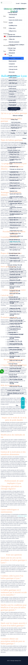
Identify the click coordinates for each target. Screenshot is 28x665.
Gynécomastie (12, 96)
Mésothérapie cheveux (16, 127)
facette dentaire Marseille (16, 349)
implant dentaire (13, 80)
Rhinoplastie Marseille (15, 280)
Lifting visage (12, 50)
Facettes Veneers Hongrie (13, 390)
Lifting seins (12, 39)
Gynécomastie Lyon (14, 258)
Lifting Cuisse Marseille (15, 311)
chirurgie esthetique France (14, 147)
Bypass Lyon (13, 247)
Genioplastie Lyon (14, 172)
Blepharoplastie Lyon (15, 174)
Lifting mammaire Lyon (15, 211)
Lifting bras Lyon (14, 228)
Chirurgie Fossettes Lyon (16, 180)
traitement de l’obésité (22, 516)
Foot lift (13, 133)
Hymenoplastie (12, 102)
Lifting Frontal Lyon (15, 183)
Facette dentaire (13, 77)
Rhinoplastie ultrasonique (15, 58)
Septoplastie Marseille (15, 290)
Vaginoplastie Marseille (15, 329)
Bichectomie (12, 72)
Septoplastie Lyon (14, 166)
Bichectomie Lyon (14, 177)
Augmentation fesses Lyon (16, 230)
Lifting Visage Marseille (15, 269)
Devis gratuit (23, 403)
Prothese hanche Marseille (16, 323)
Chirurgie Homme (12, 363)
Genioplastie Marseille (15, 274)
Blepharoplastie (12, 61)
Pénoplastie (11, 94)
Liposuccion (12, 17)
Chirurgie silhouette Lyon (14, 217)
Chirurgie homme (12, 86)
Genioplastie (12, 63)
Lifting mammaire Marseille (16, 334)
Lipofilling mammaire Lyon (16, 214)
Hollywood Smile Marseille (16, 360)
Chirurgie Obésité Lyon (14, 239)
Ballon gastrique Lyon (15, 241)
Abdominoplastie (13, 14)
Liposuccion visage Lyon (15, 193)
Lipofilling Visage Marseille (16, 271)
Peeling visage (14, 119)
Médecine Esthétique (18, 115)
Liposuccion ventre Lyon (16, 222)
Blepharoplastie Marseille (16, 277)
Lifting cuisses (12, 28)
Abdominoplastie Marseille (16, 305)
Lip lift (10, 55)
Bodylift (11, 22)
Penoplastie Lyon (14, 255)
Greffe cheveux (12, 88)
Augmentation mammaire (15, 36)
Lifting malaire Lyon (15, 185)
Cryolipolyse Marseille (15, 326)
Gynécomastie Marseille (15, 368)
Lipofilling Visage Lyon (15, 159)
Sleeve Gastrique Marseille (16, 379)
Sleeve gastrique (13, 110)
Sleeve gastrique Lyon (15, 249)
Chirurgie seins (11, 34)
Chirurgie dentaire (12, 75)
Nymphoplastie (12, 105)
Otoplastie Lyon (13, 191)
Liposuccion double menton (15, 20)
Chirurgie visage (12, 48)
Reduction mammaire (14, 42)
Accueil (17, 3)
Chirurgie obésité (12, 374)
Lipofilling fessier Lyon (15, 233)
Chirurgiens (23, 3)
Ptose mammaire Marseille (16, 344)
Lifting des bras (12, 31)
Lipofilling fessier (13, 25)
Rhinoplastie (12, 53)
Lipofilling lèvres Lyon (15, 188)
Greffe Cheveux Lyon (15, 260)
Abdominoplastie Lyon (15, 225)
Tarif (25, 133)
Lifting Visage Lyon (14, 154)
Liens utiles (23, 143)
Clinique (24, 138)
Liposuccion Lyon (14, 219)
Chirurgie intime (12, 100)
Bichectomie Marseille (15, 293)
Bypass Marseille (14, 376)
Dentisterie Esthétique (13, 347)
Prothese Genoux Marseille (16, 320)
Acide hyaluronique (16, 122)
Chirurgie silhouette (12, 12)
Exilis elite (13, 130)
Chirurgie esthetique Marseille (14, 265)
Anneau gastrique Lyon (15, 244)
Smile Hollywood (13, 83)
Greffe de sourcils (13, 66)
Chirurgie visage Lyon (13, 152)
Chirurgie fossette (13, 69)
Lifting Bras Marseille (15, 308)
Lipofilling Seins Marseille (16, 341)
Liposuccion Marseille (15, 299)
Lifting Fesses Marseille (15, 318)
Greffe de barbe (12, 91)
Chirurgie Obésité (12, 108)
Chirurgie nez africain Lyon (16, 169)
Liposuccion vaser (15, 125)
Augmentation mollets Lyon (16, 236)
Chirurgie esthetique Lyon (13, 150)
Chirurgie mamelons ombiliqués (16, 44)
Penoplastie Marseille (15, 371)
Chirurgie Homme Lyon (14, 253)
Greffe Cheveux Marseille (16, 365)
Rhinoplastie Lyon (14, 157)
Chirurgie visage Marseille (14, 267)
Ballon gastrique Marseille (16, 386)
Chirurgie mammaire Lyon (15, 201)
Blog (17, 405)
